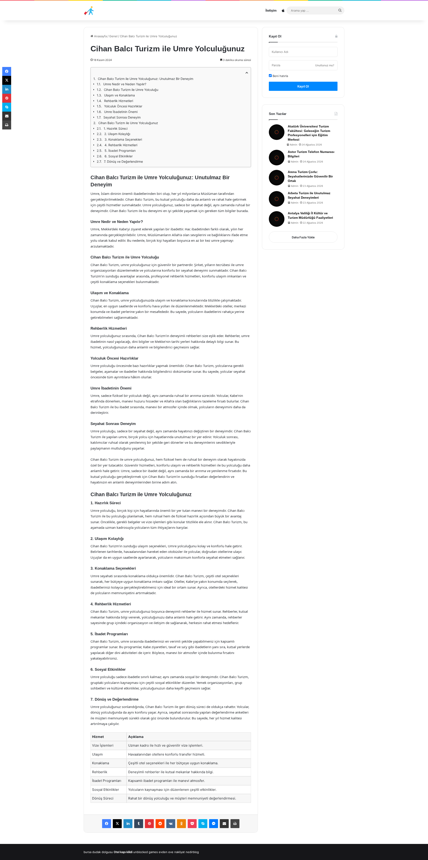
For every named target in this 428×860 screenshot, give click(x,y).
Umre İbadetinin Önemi (121, 112)
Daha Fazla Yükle (303, 237)
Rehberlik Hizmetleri (118, 101)
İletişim (271, 10)
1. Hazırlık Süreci (116, 128)
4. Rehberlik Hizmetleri (121, 145)
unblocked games (145, 852)
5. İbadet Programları (120, 150)
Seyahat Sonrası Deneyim (122, 117)
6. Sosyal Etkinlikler (119, 156)
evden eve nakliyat (172, 852)
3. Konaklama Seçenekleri (123, 139)
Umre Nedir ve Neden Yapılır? (124, 84)
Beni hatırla (280, 76)
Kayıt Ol (303, 86)
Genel (113, 36)
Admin (293, 144)
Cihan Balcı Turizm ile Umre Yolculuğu (131, 90)
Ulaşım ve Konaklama (119, 95)
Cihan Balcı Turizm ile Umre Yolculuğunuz (128, 123)
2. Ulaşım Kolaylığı (117, 134)
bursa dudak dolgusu (98, 852)
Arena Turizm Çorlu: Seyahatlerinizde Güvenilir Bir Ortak (310, 176)
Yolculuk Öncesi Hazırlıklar (123, 106)
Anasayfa (100, 36)
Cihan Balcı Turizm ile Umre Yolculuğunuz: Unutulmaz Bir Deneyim (145, 79)
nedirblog (192, 852)
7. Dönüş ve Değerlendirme (123, 161)
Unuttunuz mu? (324, 65)
